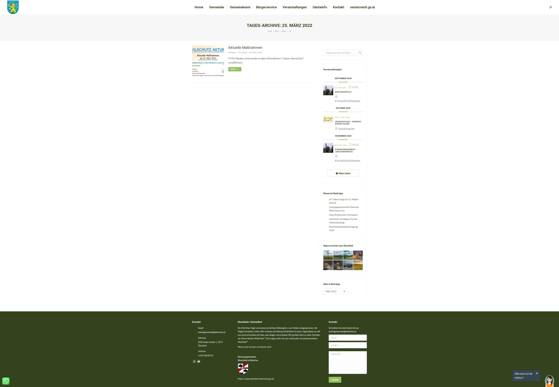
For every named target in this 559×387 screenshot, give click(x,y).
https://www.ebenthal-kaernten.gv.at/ (256, 378)
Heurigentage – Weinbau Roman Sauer (348, 122)
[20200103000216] (338, 265)
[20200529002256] (328, 255)
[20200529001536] (338, 255)
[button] (549, 379)
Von (242, 52)
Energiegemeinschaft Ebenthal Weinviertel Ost (344, 209)
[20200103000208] (348, 265)
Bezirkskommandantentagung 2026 (343, 228)
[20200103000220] (358, 255)
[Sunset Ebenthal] (358, 265)
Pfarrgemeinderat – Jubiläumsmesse (346, 150)
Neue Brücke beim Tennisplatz (343, 214)
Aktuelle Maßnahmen (245, 48)
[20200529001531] (348, 255)
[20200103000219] (328, 265)
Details (233, 69)
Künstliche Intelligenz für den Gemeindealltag (343, 221)
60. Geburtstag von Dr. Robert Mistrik (344, 201)
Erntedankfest (343, 92)
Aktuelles (232, 52)
